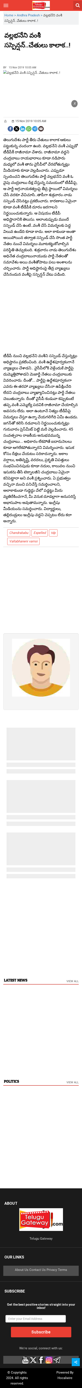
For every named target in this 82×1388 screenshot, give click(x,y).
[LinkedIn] (22, 128)
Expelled (39, 533)
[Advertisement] (28, 55)
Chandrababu (18, 533)
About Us (21, 1270)
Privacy (52, 1270)
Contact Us (37, 1270)
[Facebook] (10, 128)
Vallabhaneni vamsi (23, 541)
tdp (53, 533)
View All (72, 981)
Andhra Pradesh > (30, 15)
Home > (10, 15)
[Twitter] (16, 128)
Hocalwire (65, 1378)
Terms (62, 1270)
